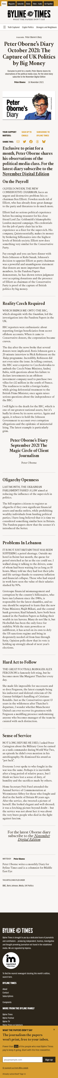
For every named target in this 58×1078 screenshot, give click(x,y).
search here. (7, 976)
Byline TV (6, 1021)
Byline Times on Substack (13, 1024)
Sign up (49, 1059)
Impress (28, 947)
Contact (6, 992)
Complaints (7, 1002)
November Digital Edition (26, 174)
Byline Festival (8, 1017)
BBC (4, 885)
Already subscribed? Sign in (14, 1074)
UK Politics (29, 885)
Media (21, 885)
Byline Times (8, 1014)
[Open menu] (4, 27)
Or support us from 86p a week (15, 1067)
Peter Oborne (19, 82)
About (5, 988)
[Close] (54, 1029)
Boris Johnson (12, 885)
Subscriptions (8, 996)
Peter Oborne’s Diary (33, 37)
